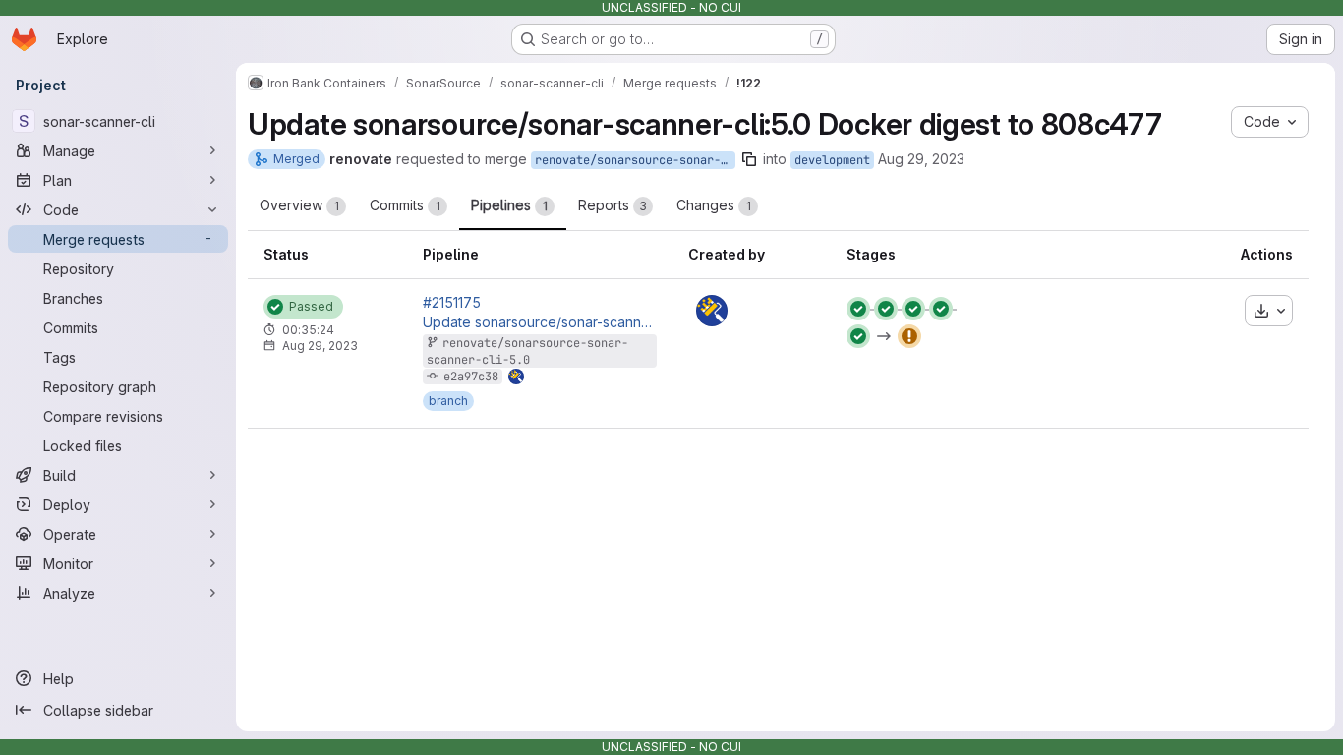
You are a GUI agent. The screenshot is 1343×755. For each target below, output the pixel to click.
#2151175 (452, 303)
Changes (713, 205)
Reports (612, 205)
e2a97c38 (470, 376)
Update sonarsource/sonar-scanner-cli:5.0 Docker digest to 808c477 (540, 322)
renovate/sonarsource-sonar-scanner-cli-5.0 (635, 160)
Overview (299, 205)
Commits (405, 205)
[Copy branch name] (749, 159)
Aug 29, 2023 (921, 158)
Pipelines (509, 205)
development (832, 160)
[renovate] (712, 310)
